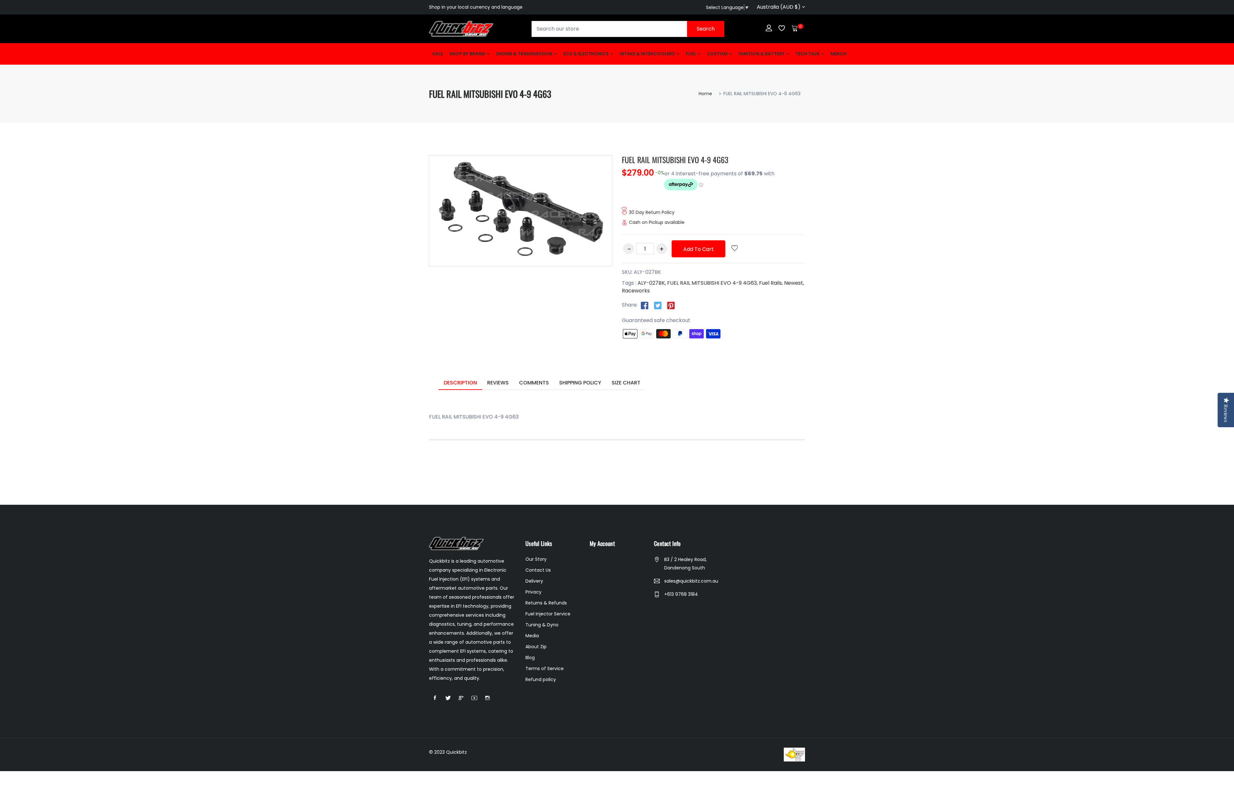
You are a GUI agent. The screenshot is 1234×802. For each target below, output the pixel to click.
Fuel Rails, (771, 283)
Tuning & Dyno (542, 625)
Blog (530, 657)
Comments (534, 382)
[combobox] (628, 29)
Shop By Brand (467, 54)
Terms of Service (544, 668)
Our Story (536, 559)
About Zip (536, 646)
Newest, (794, 283)
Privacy (533, 592)
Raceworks (636, 290)
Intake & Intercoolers (647, 54)
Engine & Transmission (524, 54)
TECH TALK (807, 54)
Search (706, 28)
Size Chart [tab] (626, 382)
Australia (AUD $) (779, 7)
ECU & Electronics (586, 54)
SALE (437, 54)
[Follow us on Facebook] (644, 305)
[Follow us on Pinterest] (671, 305)
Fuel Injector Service (547, 614)
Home (705, 93)
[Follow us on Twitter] (658, 305)
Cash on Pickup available (656, 222)
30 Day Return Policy (652, 212)
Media (532, 635)
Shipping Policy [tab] (580, 382)
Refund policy (540, 679)
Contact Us (538, 570)
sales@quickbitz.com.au (691, 581)
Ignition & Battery (761, 54)
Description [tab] (460, 382)
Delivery (534, 581)
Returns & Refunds (546, 603)
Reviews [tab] (498, 382)
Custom (717, 54)
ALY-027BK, (652, 283)
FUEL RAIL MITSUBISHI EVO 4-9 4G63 (675, 159)
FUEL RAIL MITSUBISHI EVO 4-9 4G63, (712, 283)
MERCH (838, 54)
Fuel (691, 54)
